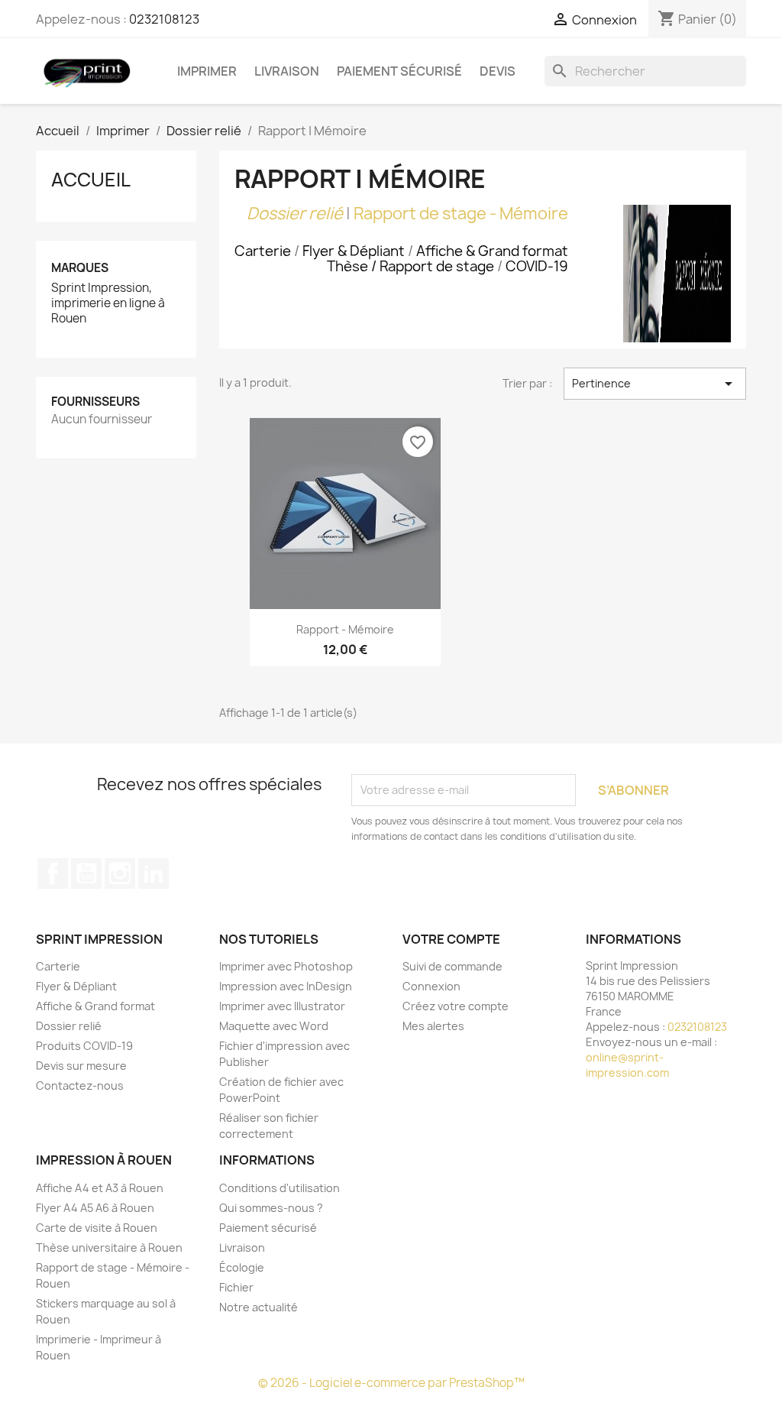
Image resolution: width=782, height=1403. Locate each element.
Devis (497, 71)
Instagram (120, 873)
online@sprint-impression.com (627, 1065)
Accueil (91, 180)
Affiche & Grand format (95, 1006)
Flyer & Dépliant (76, 986)
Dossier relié (295, 214)
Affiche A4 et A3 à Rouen (99, 1188)
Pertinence (655, 383)
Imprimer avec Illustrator (282, 1006)
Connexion (431, 986)
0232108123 (164, 19)
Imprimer (207, 71)
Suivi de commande (452, 966)
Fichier (236, 1287)
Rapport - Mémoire (345, 629)
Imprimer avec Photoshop (286, 966)
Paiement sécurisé (399, 71)
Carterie (58, 966)
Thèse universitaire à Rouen (109, 1247)
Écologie (241, 1267)
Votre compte (451, 939)
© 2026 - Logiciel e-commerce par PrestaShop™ (391, 1383)
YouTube (86, 873)
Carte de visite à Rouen (96, 1227)
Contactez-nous (80, 1085)
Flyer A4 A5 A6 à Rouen (95, 1207)
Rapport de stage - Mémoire (461, 214)
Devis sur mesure (81, 1065)
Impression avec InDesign (285, 986)
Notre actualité (258, 1307)
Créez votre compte (455, 1006)
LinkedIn (153, 873)
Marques (79, 268)
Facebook (52, 873)
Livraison (286, 71)
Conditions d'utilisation (279, 1188)
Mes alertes (433, 1026)
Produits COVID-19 (84, 1045)
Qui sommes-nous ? (271, 1207)
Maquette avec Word (273, 1026)
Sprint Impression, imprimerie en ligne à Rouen (108, 303)
